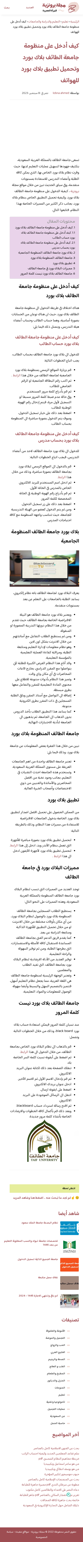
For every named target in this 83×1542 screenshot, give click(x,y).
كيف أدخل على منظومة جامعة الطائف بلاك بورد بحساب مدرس (48, 245)
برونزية (74, 191)
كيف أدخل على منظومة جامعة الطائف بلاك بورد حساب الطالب (48, 235)
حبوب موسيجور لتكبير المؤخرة (61, 1474)
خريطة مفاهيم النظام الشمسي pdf (59, 1459)
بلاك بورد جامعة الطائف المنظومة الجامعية (45, 253)
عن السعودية (57, 1416)
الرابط (16, 375)
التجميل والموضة (55, 1338)
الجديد (30, 7)
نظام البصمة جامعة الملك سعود (39, 1223)
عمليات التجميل (56, 1409)
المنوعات (60, 1388)
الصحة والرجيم (56, 1359)
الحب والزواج (57, 1345)
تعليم (61, 1395)
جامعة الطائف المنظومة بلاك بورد (51, 258)
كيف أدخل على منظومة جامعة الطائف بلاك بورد (44, 228)
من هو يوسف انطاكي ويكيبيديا (62, 1469)
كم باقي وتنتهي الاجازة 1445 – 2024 (38, 1296)
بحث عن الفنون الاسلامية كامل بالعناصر (56, 1448)
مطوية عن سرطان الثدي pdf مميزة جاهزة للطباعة (50, 1484)
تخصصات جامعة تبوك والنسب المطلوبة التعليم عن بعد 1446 (31, 1243)
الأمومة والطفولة (55, 1331)
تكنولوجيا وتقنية (55, 1402)
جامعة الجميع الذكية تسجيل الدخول (38, 1259)
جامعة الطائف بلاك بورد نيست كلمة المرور (46, 274)
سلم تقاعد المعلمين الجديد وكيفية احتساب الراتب (50, 1453)
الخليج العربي (58, 1352)
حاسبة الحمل (57, 1423)
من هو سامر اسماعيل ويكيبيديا (61, 1464)
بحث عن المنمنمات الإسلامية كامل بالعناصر (53, 1479)
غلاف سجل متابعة (48, 1277)
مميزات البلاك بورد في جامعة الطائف (50, 268)
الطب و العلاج (57, 1366)
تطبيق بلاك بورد (62, 263)
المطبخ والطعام (56, 1373)
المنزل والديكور (56, 1381)
